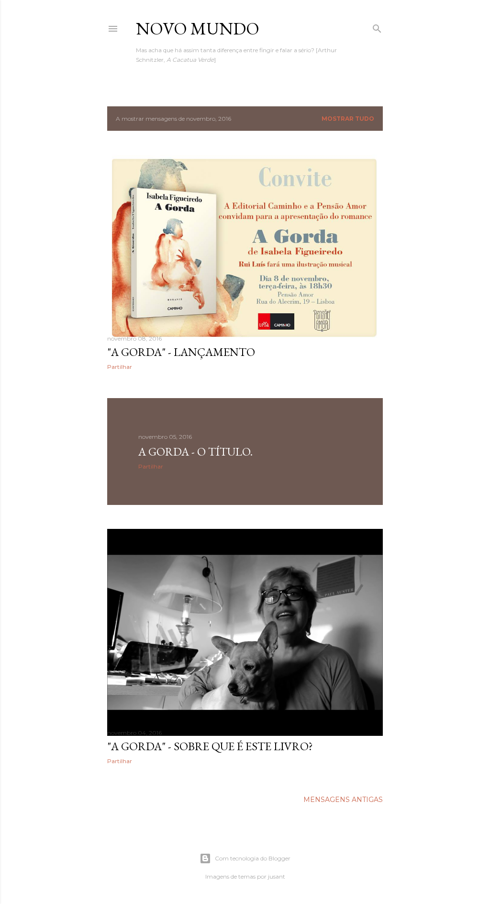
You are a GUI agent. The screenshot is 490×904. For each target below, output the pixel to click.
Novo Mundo (197, 28)
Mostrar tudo (348, 118)
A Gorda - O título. (195, 451)
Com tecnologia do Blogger (252, 858)
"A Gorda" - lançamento (181, 351)
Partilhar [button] (119, 366)
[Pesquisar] (377, 26)
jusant (276, 876)
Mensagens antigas (343, 799)
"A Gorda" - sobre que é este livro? (210, 746)
